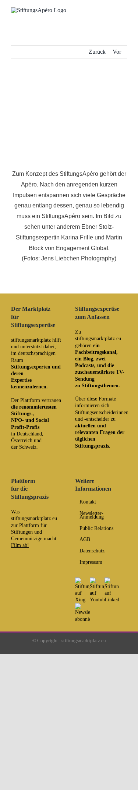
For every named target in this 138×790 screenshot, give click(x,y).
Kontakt (87, 502)
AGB (84, 539)
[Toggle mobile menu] (124, 12)
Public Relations (96, 528)
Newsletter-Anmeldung (91, 515)
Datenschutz (92, 551)
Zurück (97, 52)
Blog (88, 359)
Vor (117, 52)
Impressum (90, 562)
